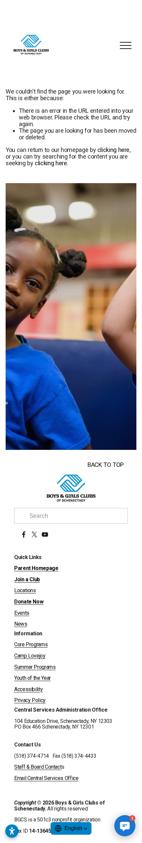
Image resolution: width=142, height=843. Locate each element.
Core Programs (31, 645)
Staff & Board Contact (37, 767)
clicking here (113, 149)
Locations (25, 591)
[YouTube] (45, 534)
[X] (34, 534)
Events (21, 613)
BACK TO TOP (106, 464)
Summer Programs (35, 667)
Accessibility (28, 689)
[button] (71, 828)
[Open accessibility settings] (11, 831)
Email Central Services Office (46, 778)
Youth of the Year (32, 678)
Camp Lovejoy (30, 656)
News (20, 624)
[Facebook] (23, 534)
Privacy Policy (30, 700)
